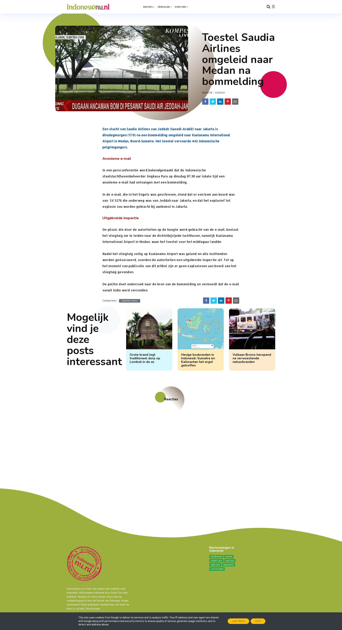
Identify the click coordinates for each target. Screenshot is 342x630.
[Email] (235, 101)
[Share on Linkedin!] (220, 101)
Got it (258, 621)
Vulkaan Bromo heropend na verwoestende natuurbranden (252, 358)
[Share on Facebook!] (205, 101)
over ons (180, 6)
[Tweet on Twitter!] (213, 101)
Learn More (238, 621)
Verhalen (163, 6)
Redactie (207, 92)
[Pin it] (228, 101)
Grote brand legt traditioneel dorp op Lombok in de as (145, 358)
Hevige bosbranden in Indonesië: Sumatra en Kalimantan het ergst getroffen (198, 360)
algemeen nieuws (129, 300)
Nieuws (148, 6)
